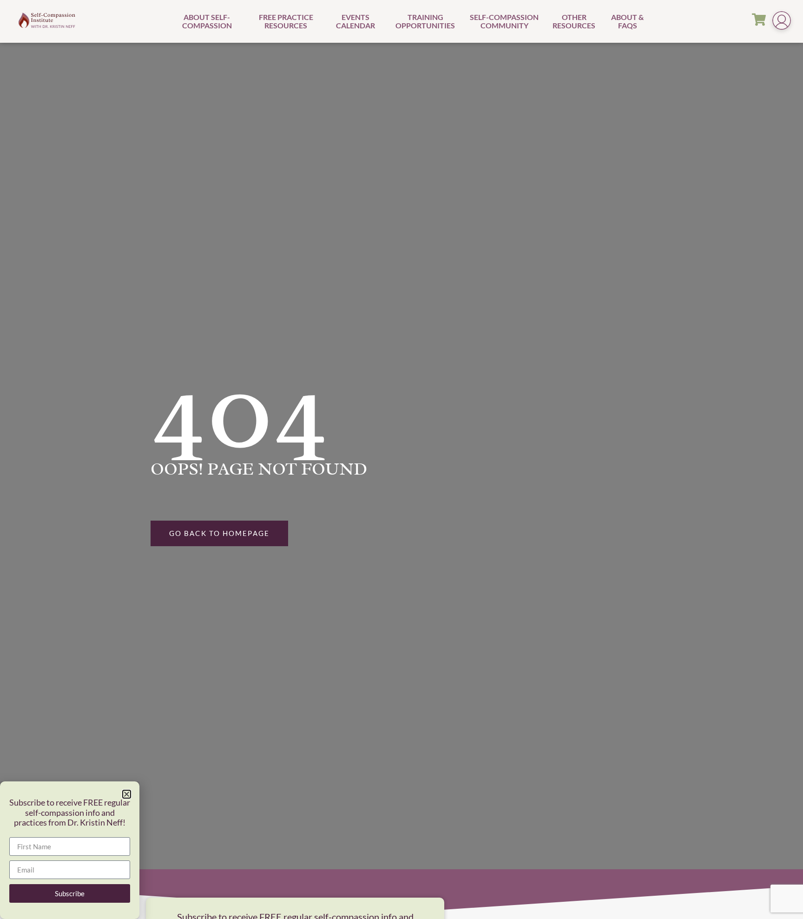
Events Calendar (355, 21)
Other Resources (574, 21)
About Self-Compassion (207, 21)
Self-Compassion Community (504, 21)
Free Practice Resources (286, 21)
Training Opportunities (425, 21)
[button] (126, 794)
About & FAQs (627, 21)
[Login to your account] (781, 21)
